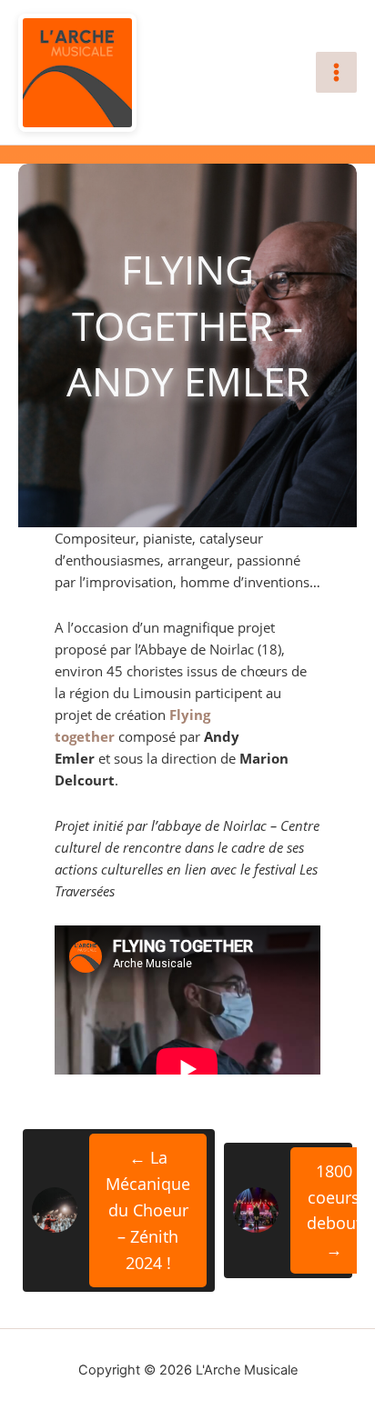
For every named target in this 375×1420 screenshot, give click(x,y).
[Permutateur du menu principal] (336, 72)
